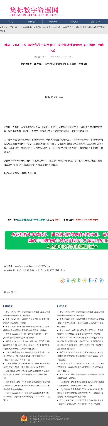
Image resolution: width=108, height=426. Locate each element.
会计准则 (44, 270)
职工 (52, 270)
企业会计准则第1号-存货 (60, 161)
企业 (37, 270)
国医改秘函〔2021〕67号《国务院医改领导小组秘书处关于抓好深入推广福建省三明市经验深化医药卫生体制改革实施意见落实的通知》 (26, 385)
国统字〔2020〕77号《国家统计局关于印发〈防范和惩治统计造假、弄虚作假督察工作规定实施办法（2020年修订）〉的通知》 (80, 367)
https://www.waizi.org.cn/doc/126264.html (32, 266)
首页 (11, 21)
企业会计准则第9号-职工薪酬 (61, 64)
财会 (19, 270)
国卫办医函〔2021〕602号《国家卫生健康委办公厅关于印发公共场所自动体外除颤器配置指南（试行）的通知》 (26, 374)
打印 (8, 292)
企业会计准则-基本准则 (44, 144)
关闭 (14, 292)
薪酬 (57, 270)
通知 (62, 270)
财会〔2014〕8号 (54, 97)
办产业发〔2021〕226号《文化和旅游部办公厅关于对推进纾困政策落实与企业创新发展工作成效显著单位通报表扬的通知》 (80, 356)
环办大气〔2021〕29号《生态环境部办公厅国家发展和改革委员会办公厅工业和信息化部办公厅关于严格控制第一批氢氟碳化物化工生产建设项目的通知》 (26, 345)
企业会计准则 (88, 139)
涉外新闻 (95, 21)
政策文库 (74, 21)
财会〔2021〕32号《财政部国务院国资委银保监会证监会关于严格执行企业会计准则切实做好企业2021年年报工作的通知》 (80, 323)
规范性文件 (40, 27)
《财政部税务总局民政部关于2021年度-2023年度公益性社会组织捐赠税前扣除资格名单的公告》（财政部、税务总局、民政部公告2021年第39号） (80, 393)
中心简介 (32, 21)
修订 (32, 270)
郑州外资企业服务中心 (24, 27)
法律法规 (53, 21)
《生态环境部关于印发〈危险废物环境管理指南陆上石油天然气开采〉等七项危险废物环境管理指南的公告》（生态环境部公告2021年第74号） (26, 356)
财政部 (26, 270)
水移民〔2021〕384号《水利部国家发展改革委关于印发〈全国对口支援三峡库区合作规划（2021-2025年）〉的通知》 (26, 396)
